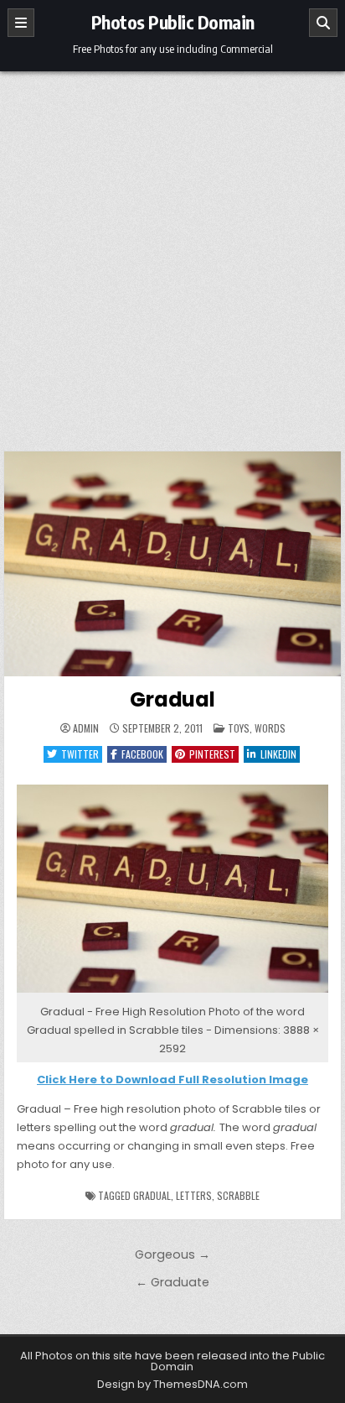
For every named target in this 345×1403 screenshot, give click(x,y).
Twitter (80, 754)
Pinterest (212, 754)
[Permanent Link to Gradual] (172, 563)
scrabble (238, 1195)
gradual (152, 1195)
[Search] (323, 22)
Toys (239, 728)
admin (86, 728)
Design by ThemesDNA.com (172, 1384)
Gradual (172, 699)
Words (270, 728)
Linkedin (278, 754)
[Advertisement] (172, 252)
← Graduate (172, 1282)
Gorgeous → (172, 1254)
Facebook (142, 754)
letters (194, 1195)
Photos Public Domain (173, 22)
